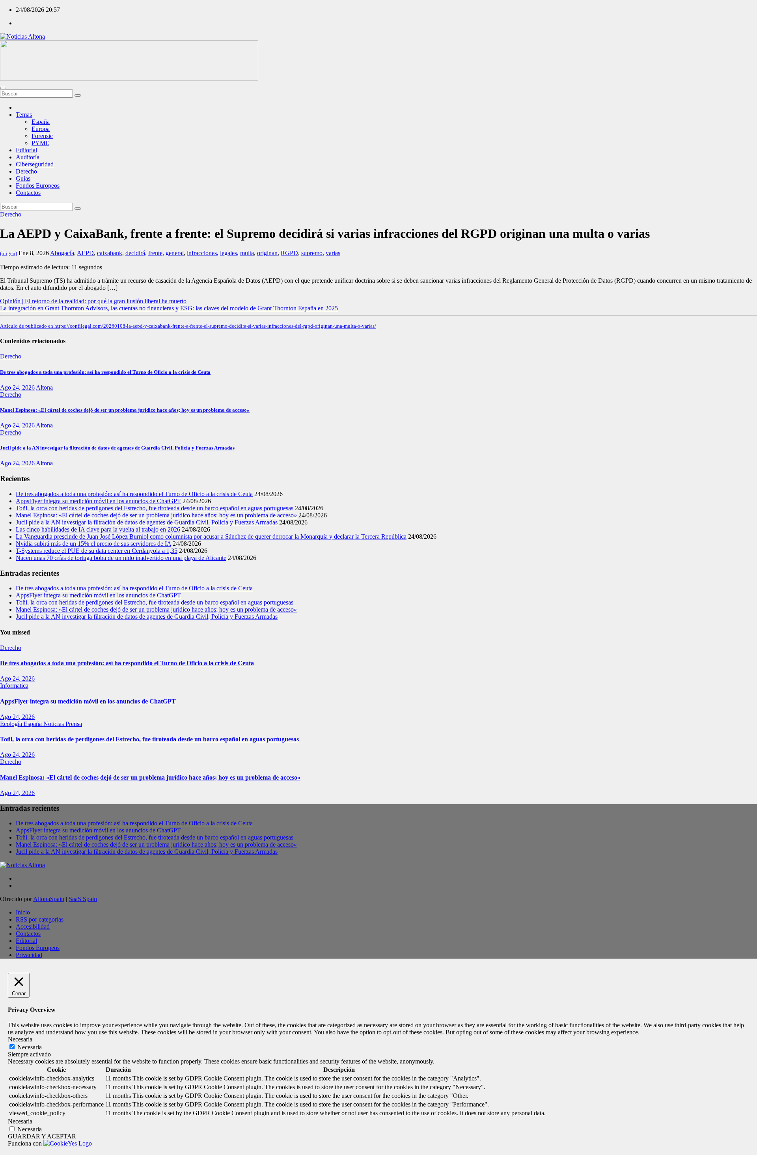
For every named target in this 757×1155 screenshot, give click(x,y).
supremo (312, 253)
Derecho (26, 171)
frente (155, 253)
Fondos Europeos (38, 185)
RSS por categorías (39, 919)
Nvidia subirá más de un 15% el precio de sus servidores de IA (93, 543)
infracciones (202, 253)
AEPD (85, 253)
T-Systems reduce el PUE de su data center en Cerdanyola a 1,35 (96, 550)
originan (267, 253)
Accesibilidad (33, 926)
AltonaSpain (48, 899)
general (175, 253)
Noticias (54, 723)
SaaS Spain (83, 899)
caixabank (109, 253)
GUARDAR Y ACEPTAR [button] (42, 1136)
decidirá (135, 253)
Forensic (42, 135)
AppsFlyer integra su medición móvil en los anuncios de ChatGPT (98, 501)
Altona (44, 387)
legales (228, 253)
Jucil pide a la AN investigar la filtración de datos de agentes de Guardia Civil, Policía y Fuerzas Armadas (117, 448)
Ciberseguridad (35, 164)
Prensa (73, 723)
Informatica (14, 685)
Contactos (28, 192)
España (41, 121)
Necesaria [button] (20, 1039)
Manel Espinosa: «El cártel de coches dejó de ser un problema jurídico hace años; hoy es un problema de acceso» (125, 410)
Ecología (12, 723)
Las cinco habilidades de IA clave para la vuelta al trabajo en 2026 (98, 529)
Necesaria (29, 1047)
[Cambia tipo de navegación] (3, 88)
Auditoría (27, 157)
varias (333, 253)
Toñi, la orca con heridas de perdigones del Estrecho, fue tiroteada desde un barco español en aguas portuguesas (154, 508)
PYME (40, 143)
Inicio (23, 912)
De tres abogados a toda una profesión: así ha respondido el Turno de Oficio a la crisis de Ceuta (105, 372)
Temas (24, 114)
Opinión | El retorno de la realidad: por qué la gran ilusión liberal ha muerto (93, 301)
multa (247, 253)
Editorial (26, 150)
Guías (23, 178)
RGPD (289, 253)
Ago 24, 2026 (17, 387)
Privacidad (29, 955)
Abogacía (62, 253)
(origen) (8, 253)
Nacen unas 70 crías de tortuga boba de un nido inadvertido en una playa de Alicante (121, 557)
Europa (41, 128)
